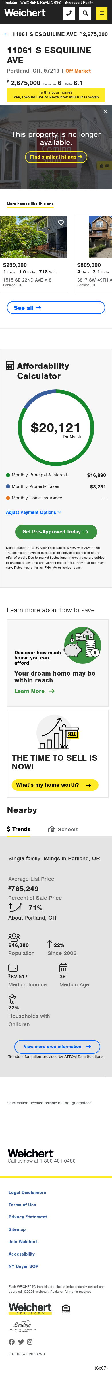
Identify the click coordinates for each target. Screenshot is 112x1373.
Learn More (34, 691)
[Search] (85, 13)
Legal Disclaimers (27, 1192)
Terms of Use (22, 1205)
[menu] (102, 13)
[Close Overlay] (105, 111)
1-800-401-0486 (58, 1161)
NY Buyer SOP (23, 1266)
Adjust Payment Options (31, 512)
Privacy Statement (28, 1217)
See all (25, 308)
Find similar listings (54, 157)
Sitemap (17, 1229)
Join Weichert (23, 1242)
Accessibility (22, 1254)
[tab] (18, 831)
